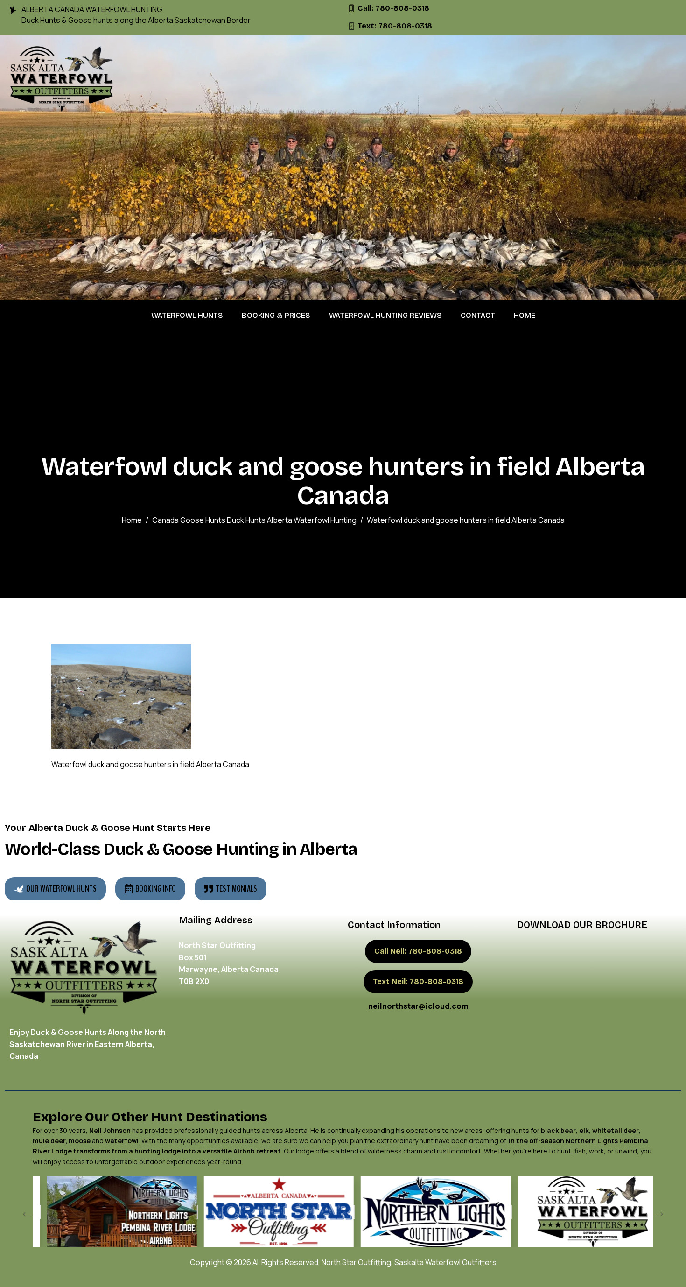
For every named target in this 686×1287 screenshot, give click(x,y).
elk (584, 1130)
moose (80, 1140)
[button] (28, 1215)
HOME (524, 315)
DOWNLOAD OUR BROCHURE (582, 924)
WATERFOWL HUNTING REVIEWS (385, 315)
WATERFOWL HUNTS (187, 315)
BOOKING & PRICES (276, 315)
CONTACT (478, 315)
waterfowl (122, 1140)
